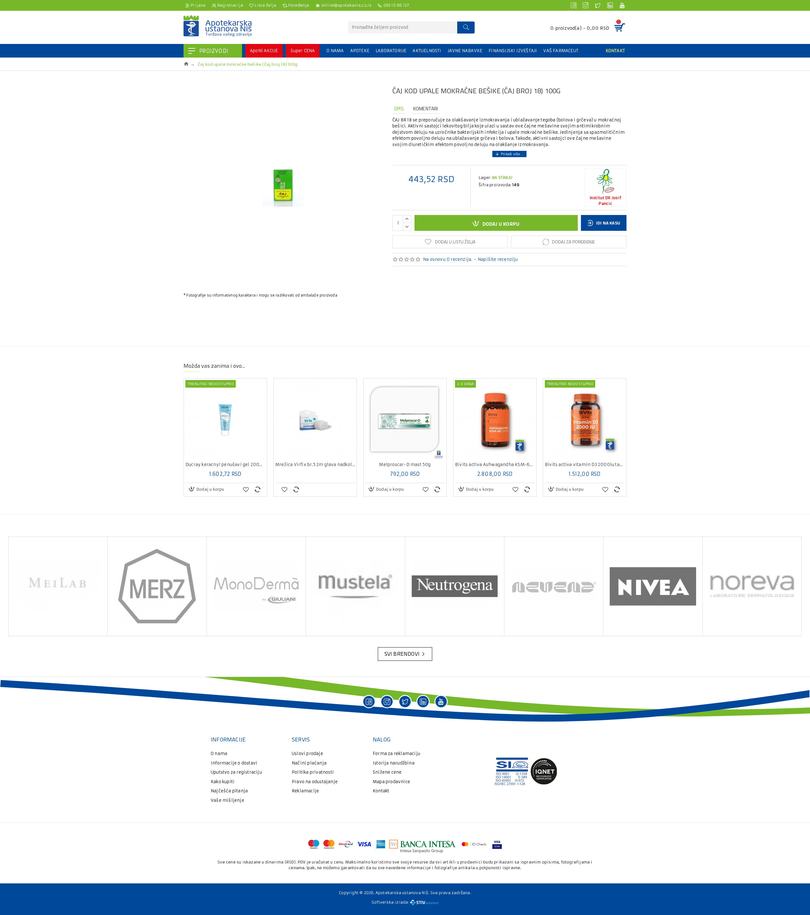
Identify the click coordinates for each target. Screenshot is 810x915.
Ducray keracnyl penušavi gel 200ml (225, 464)
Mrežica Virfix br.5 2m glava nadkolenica (315, 464)
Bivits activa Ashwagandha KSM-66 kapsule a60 (495, 464)
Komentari (425, 108)
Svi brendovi (402, 654)
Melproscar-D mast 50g (405, 464)
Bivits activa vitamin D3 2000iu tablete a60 (585, 464)
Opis (399, 108)
